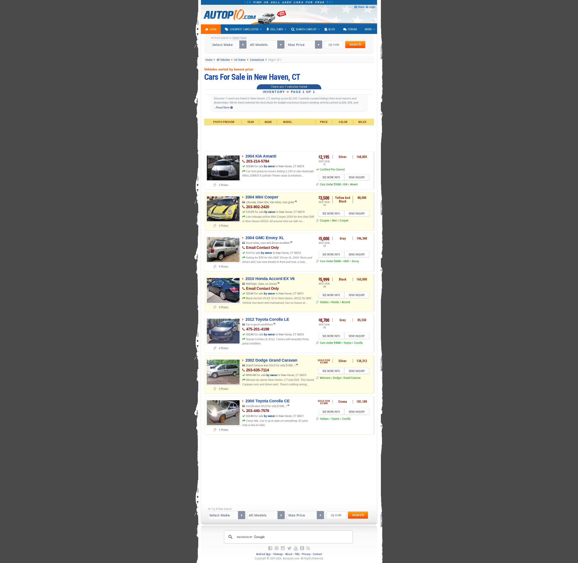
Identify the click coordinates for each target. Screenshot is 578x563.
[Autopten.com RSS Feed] (308, 548)
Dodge (337, 377)
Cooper (344, 220)
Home (213, 29)
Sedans (324, 302)
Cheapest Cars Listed (244, 29)
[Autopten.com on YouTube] (296, 548)
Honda (335, 302)
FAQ (297, 554)
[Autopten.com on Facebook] (270, 548)
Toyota (347, 342)
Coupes (324, 220)
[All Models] (266, 44)
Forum (352, 29)
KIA (345, 184)
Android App (263, 554)
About (288, 554)
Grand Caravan (352, 377)
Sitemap (278, 554)
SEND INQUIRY (357, 177)
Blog (332, 29)
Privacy (306, 554)
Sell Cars (276, 29)
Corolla (358, 342)
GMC (346, 261)
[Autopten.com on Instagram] (283, 548)
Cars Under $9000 (330, 342)
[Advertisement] (289, 137)
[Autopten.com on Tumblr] (302, 548)
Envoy (355, 261)
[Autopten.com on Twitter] (289, 548)
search (355, 44)
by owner (269, 166)
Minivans (325, 377)
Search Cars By (306, 29)
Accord (346, 302)
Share (361, 7)
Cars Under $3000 (330, 184)
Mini (334, 220)
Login (372, 7)
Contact (317, 554)
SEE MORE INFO (331, 177)
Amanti (354, 184)
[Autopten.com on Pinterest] (277, 548)
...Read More (222, 107)
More (368, 29)
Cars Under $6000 (330, 261)
